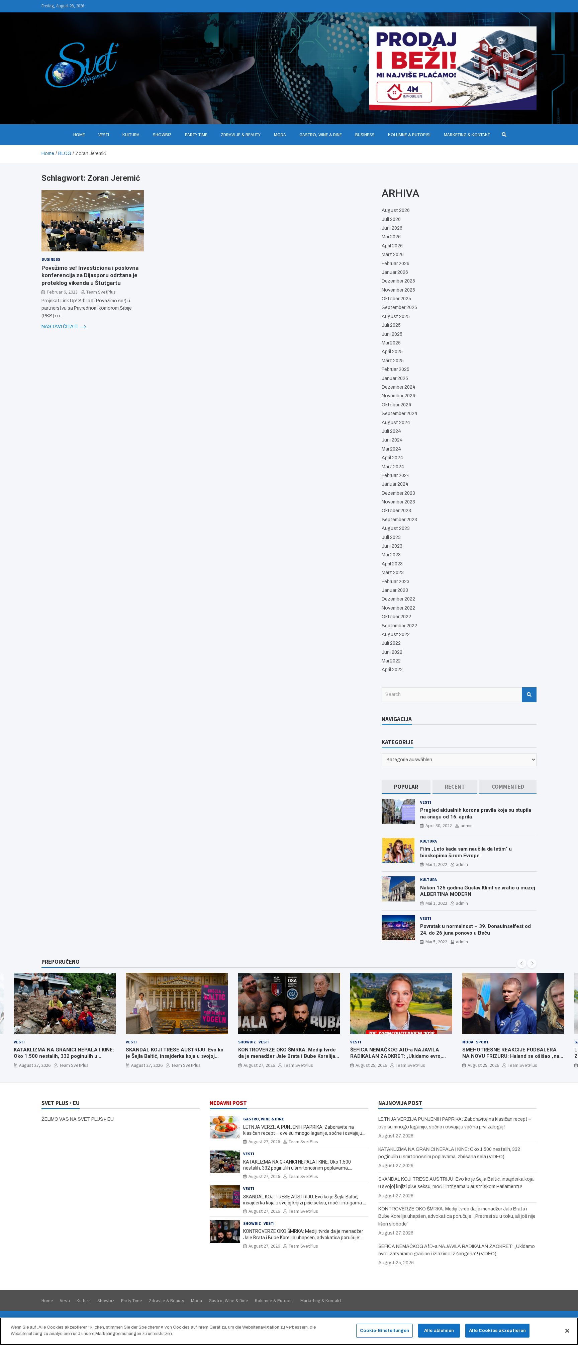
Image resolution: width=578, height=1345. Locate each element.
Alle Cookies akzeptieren (497, 1330)
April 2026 (392, 245)
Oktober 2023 (396, 510)
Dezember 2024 (398, 387)
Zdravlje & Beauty (241, 135)
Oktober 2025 (396, 298)
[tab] (406, 787)
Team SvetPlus (101, 292)
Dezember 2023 (398, 493)
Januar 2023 (395, 590)
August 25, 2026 (259, 1065)
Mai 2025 (391, 342)
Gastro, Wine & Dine (320, 135)
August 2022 (396, 634)
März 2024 (393, 466)
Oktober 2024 (396, 404)
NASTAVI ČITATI (60, 326)
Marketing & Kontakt (467, 135)
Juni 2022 (392, 652)
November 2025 (398, 290)
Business (365, 135)
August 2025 (396, 316)
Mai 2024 (391, 449)
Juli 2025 (391, 325)
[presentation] (521, 963)
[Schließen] (567, 1330)
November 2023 (398, 501)
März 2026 (393, 254)
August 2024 (396, 422)
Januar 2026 (395, 272)
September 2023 (399, 519)
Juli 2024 (391, 431)
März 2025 (393, 360)
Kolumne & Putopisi (409, 135)
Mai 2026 (391, 236)
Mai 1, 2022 (436, 864)
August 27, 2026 (35, 1065)
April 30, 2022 (438, 825)
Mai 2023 (391, 554)
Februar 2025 (395, 369)
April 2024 (392, 457)
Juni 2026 (392, 228)
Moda (280, 135)
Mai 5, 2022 (436, 942)
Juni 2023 (392, 546)
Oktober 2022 (396, 616)
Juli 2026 (391, 219)
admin (467, 825)
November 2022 (398, 608)
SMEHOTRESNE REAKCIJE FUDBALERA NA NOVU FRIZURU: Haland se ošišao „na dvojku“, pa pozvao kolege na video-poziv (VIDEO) (399, 1060)
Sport (370, 1041)
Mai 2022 (391, 660)
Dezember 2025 (398, 281)
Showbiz (162, 135)
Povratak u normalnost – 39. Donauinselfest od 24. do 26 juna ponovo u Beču (475, 929)
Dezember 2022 (398, 599)
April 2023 (392, 563)
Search (529, 694)
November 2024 (398, 395)
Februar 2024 (396, 475)
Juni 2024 (392, 440)
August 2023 (396, 528)
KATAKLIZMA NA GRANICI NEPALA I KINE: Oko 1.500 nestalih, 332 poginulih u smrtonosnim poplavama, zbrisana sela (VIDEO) (297, 1168)
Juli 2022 (391, 643)
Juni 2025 (392, 334)
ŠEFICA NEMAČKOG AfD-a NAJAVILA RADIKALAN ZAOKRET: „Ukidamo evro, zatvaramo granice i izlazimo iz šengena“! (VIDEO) (287, 1060)
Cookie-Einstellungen (384, 1330)
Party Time (196, 135)
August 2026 (396, 210)
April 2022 (392, 669)
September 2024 (399, 413)
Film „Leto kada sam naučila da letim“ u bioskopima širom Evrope (466, 852)
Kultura (130, 135)
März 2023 (393, 572)
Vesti (103, 135)
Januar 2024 (395, 484)
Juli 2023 (391, 537)
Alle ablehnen (439, 1330)
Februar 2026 (395, 263)
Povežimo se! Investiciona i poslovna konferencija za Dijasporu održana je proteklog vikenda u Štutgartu (89, 275)
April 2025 (392, 351)
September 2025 (399, 307)
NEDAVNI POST (228, 1103)
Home (79, 135)
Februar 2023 (395, 581)
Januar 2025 (395, 378)
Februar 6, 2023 (62, 292)
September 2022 (399, 625)
